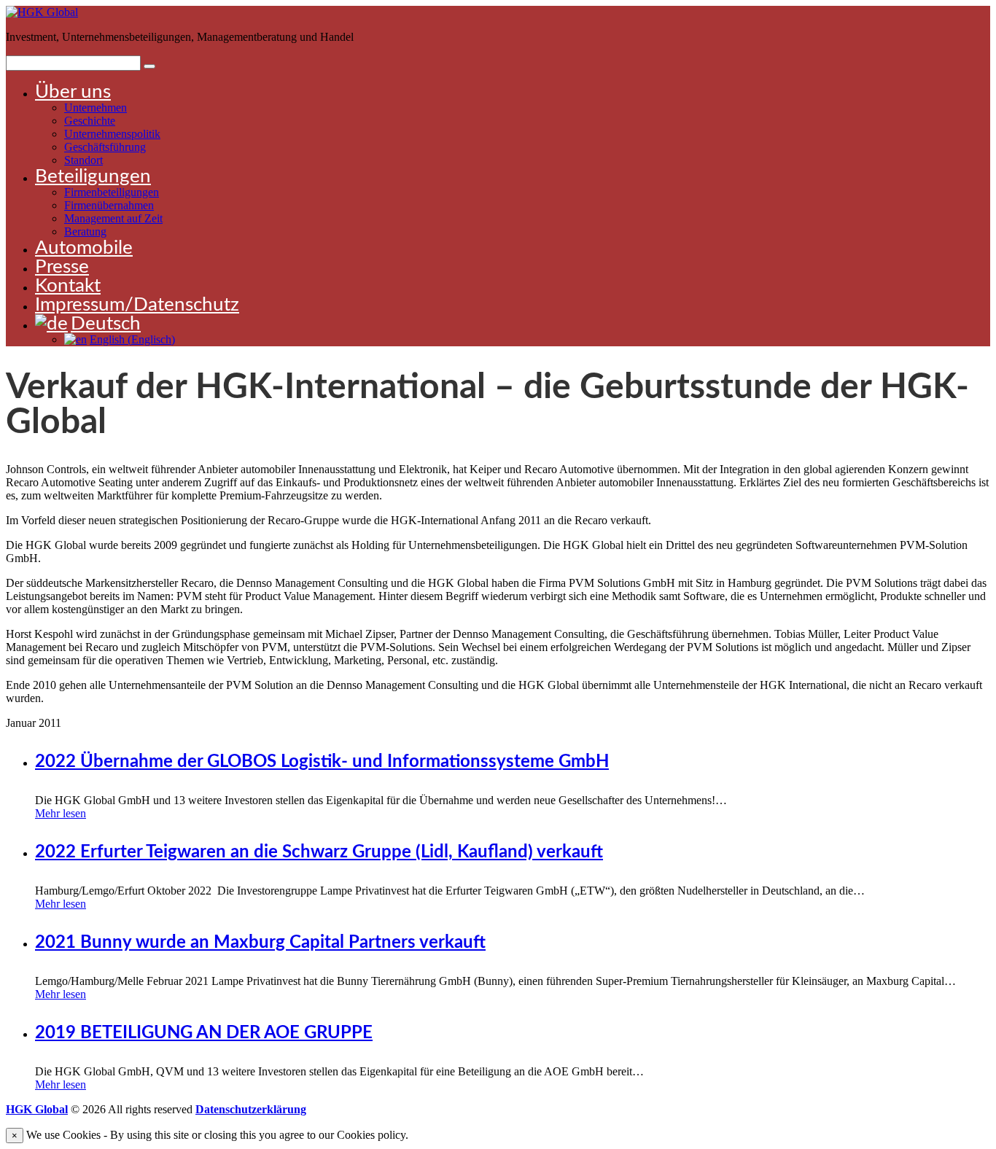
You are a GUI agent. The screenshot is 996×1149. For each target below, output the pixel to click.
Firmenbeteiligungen (111, 192)
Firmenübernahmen (109, 205)
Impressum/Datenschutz (137, 304)
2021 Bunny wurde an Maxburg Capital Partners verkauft (260, 942)
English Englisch (132, 339)
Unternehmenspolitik (112, 134)
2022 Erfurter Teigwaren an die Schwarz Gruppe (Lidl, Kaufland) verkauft (319, 852)
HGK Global (37, 1109)
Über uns (73, 91)
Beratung (85, 231)
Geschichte (89, 120)
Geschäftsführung (105, 147)
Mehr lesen (60, 813)
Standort (83, 160)
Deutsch (106, 323)
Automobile (84, 247)
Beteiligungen (93, 176)
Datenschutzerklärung (250, 1109)
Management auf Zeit (113, 218)
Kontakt (68, 285)
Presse (62, 266)
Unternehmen (95, 107)
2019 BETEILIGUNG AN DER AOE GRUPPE (204, 1033)
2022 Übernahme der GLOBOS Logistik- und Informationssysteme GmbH (322, 762)
